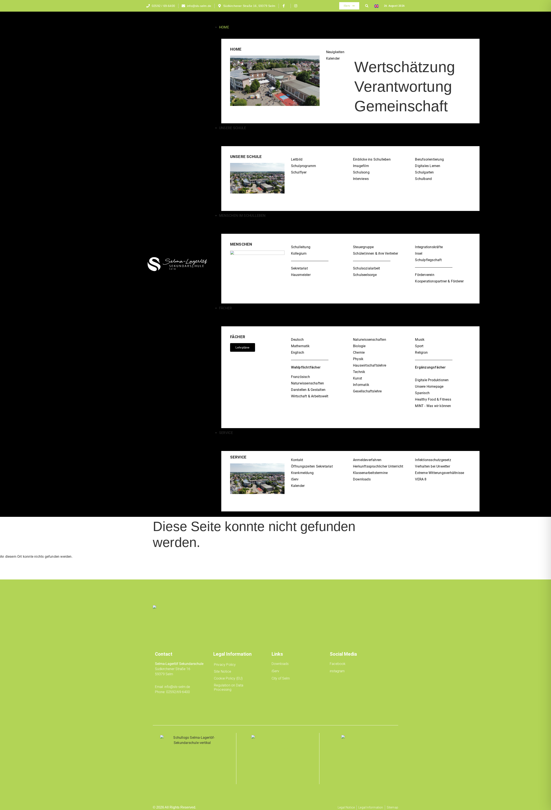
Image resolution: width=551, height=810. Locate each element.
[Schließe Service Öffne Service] (223, 439)
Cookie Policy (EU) (228, 678)
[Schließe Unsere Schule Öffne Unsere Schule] (223, 135)
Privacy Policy (225, 665)
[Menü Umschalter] (214, 19)
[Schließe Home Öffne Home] (234, 27)
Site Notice (222, 671)
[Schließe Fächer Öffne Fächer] (223, 315)
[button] (367, 6)
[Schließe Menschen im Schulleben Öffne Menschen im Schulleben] (223, 222)
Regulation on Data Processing (228, 687)
